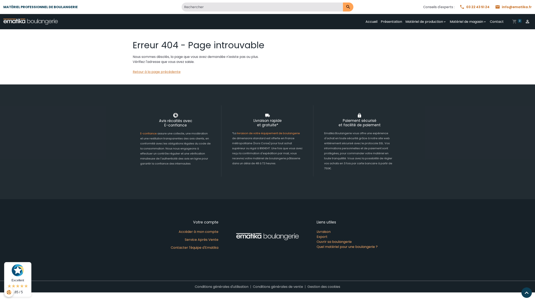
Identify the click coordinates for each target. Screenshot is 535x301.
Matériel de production (424, 21)
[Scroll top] (526, 292)
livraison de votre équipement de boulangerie (268, 133)
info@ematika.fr (517, 7)
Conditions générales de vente (278, 286)
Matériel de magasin (466, 21)
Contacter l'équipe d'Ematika (194, 247)
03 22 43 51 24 (478, 7)
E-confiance (148, 133)
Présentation (391, 21)
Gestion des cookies (323, 286)
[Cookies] (9, 292)
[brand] (31, 22)
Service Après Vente (201, 239)
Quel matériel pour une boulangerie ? (347, 246)
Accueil (371, 21)
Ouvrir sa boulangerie (334, 241)
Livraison (324, 231)
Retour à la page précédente (157, 71)
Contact (497, 21)
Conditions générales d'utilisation (221, 286)
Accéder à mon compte (198, 231)
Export (322, 236)
